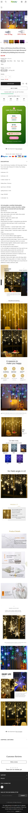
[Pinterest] (14, 414)
